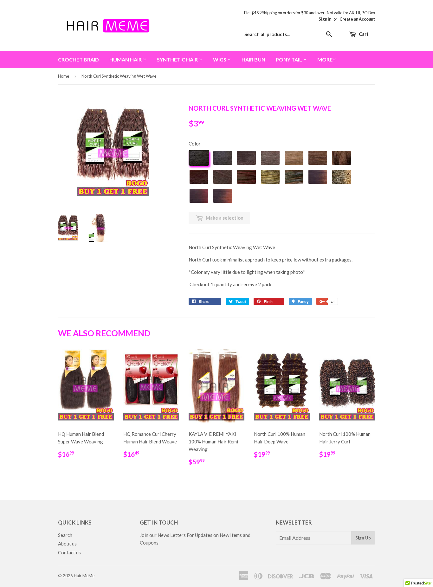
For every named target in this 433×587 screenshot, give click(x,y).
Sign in (325, 19)
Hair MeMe (84, 575)
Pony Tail (289, 59)
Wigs (220, 59)
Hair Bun (253, 59)
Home (63, 76)
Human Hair (126, 59)
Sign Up (363, 537)
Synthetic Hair (178, 59)
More (325, 59)
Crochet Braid (78, 59)
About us (67, 543)
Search (65, 535)
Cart (363, 34)
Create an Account (357, 19)
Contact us (69, 552)
